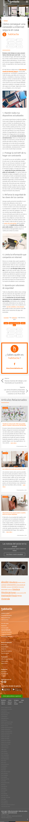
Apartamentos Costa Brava (6, 709)
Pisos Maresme (4, 720)
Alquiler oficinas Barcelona (6, 731)
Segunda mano (4, 646)
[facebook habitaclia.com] (5, 682)
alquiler (5, 582)
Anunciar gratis (4, 627)
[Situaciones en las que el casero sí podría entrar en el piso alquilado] (14, 503)
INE (25, 592)
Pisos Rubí (3, 791)
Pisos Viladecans (4, 802)
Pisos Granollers (4, 773)
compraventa (11, 585)
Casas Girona (3, 749)
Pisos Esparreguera (5, 758)
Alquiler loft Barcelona (5, 729)
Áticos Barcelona (4, 714)
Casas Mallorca (4, 751)
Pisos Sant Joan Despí (5, 797)
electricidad (4, 589)
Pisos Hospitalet (4, 775)
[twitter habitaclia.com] (2, 682)
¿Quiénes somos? (5, 613)
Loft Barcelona (4, 716)
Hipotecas (6, 592)
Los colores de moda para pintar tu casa (13, 469)
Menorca (10, 702)
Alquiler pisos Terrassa (5, 740)
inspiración (6, 595)
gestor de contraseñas (10, 223)
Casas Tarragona (4, 753)
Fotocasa (3, 816)
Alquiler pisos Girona (5, 734)
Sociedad (6, 317)
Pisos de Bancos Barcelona (6, 723)
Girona (9, 700)
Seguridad (4, 812)
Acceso (3, 675)
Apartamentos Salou (5, 712)
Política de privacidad (13, 811)
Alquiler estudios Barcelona (6, 727)
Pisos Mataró (3, 788)
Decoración (21, 586)
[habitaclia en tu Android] (17, 690)
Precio (14, 595)
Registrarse (4, 625)
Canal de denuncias (12, 812)
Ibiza (15, 702)
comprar (3, 584)
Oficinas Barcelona (5, 764)
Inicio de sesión (5, 623)
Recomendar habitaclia (6, 636)
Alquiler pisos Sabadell (5, 742)
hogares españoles (14, 323)
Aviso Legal (4, 811)
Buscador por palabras (6, 651)
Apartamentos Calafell (5, 744)
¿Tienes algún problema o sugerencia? (12, 696)
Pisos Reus (3, 784)
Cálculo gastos (4, 661)
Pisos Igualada (4, 777)
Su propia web (4, 673)
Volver (6, 21)
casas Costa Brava (4, 745)
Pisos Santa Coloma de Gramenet (8, 804)
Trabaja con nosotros (6, 634)
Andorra (21, 702)
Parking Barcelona (5, 718)
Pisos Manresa (4, 786)
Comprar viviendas (5, 756)
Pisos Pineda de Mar (5, 782)
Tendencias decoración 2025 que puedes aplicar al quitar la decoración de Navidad (14, 424)
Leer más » (14, 443)
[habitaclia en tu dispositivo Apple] (6, 690)
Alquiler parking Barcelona (6, 733)
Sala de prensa (4, 619)
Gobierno (10, 589)
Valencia (3, 703)
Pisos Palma (3, 780)
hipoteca (16, 589)
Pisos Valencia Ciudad (5, 771)
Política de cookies (22, 811)
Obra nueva (4, 644)
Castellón (10, 703)
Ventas (19, 596)
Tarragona (16, 700)
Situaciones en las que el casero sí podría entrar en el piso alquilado (14, 513)
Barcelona (3, 700)
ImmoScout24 (15, 816)
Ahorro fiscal (4, 663)
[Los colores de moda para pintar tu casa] (14, 459)
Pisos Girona (3, 760)
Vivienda (5, 598)
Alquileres (13, 582)
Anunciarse (4, 671)
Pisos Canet (3, 769)
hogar (6, 323)
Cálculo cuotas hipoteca (7, 659)
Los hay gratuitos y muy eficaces (15, 306)
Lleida (22, 700)
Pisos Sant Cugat (4, 795)
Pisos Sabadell (4, 793)
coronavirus (15, 587)
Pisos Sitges (3, 799)
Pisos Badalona (4, 766)
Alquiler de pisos (4, 725)
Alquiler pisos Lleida (5, 736)
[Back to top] (25, 818)
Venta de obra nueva (5, 806)
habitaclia (13, 34)
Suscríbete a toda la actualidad (14, 554)
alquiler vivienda (21, 582)
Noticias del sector (5, 617)
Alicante (16, 703)
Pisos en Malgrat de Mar (6, 707)
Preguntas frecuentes (6, 615)
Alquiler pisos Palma (5, 738)
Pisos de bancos (5, 653)
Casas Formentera (5, 747)
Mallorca (3, 702)
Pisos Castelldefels (5, 755)
